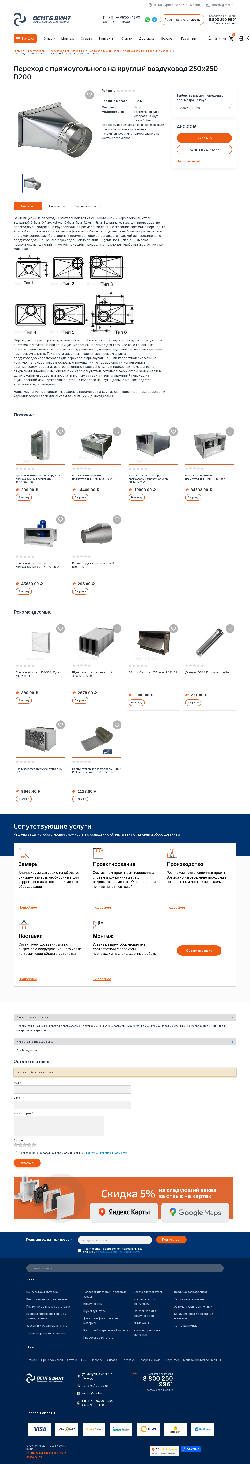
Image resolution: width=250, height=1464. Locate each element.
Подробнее (28, 907)
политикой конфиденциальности (106, 1152)
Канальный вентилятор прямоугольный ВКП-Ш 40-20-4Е (206, 477)
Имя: (17, 1082)
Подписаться (171, 1239)
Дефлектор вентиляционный (46, 1333)
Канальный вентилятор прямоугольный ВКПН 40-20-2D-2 (37, 565)
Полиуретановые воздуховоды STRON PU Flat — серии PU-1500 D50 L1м (96, 770)
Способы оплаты (40, 1413)
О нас (48, 38)
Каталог (28, 38)
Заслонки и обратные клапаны (47, 1325)
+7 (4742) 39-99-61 (95, 1385)
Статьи (126, 38)
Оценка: (20, 1140)
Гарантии (188, 38)
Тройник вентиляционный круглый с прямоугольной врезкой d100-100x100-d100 (39, 479)
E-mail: (19, 1097)
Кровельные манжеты (98, 1337)
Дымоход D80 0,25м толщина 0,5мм (208, 672)
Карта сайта (34, 1456)
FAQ (84, 1360)
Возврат (167, 38)
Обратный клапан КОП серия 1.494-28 (153, 672)
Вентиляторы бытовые (42, 1291)
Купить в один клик (204, 149)
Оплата (86, 38)
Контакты (106, 38)
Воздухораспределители (191, 1291)
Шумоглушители (94, 1311)
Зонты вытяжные (185, 1325)
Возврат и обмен (150, 1360)
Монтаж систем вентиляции (202, 1360)
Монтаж (67, 38)
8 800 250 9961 (222, 19)
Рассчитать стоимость (182, 19)
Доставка (146, 38)
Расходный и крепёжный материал (107, 1330)
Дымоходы (141, 1323)
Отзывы (31, 1360)
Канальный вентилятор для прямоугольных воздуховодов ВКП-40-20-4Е (148, 479)
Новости (97, 1360)
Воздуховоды (92, 1303)
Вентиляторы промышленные (46, 1299)
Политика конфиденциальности (46, 1452)
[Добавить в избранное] (89, 94)
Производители (52, 1360)
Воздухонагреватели (148, 1291)
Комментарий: (24, 1113)
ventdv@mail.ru (222, 5)
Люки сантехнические (189, 1299)
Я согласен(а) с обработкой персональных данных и (73, 1152)
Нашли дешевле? (188, 161)
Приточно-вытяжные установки (48, 1306)
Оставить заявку (199, 950)
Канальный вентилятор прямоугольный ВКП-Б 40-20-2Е (92, 477)
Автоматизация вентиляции (193, 1306)
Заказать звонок (225, 23)
